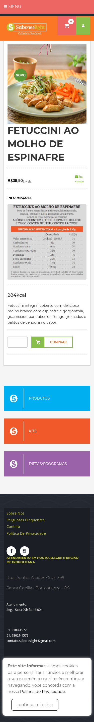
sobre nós (15, 513)
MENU (14, 6)
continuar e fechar (35, 704)
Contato (13, 526)
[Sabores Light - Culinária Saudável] (27, 28)
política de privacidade (26, 533)
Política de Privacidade (42, 691)
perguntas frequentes (26, 520)
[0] (66, 25)
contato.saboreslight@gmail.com (31, 640)
